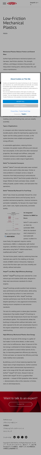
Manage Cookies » (20, 106)
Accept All (20, 101)
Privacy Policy (14, 111)
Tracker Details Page (24, 111)
